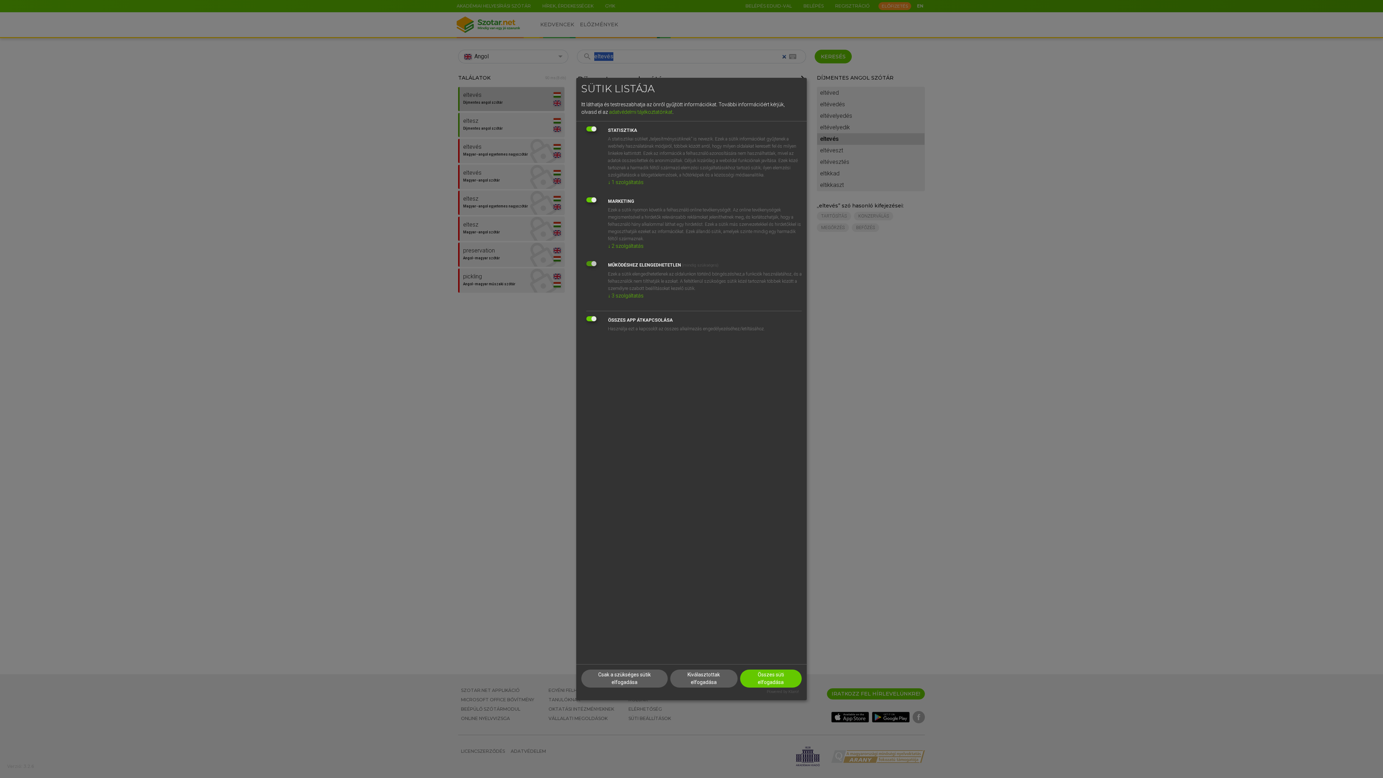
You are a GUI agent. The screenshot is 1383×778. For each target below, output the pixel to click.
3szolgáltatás (626, 296)
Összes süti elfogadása (771, 678)
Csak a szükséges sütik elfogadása (624, 678)
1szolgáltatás (626, 182)
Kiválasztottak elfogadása (704, 678)
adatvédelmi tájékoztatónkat (640, 112)
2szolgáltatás (626, 246)
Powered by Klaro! (783, 691)
